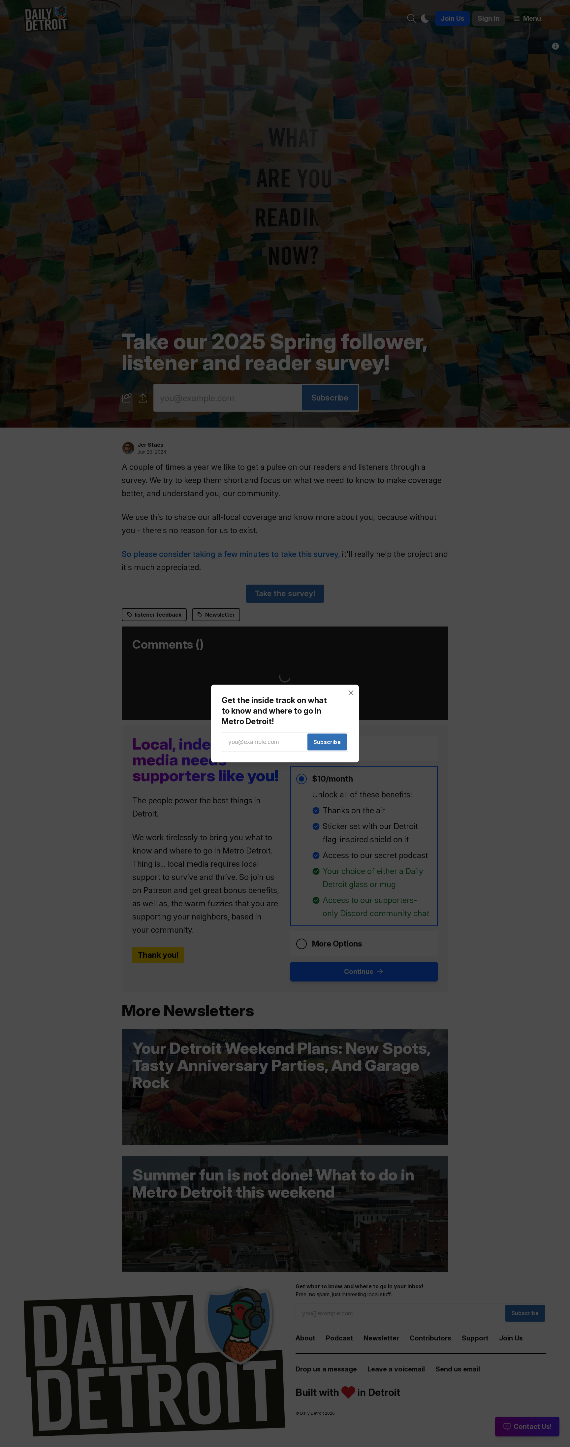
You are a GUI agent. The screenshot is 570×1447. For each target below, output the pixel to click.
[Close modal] (351, 692)
